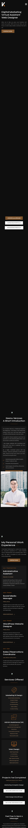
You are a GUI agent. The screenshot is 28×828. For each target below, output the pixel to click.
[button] (26, 4)
